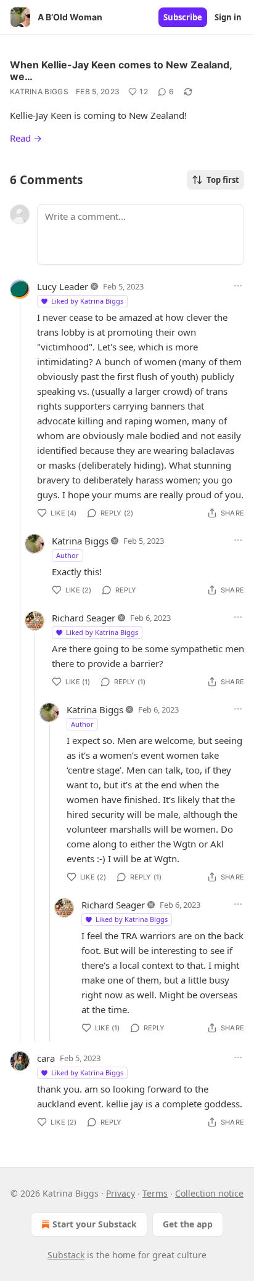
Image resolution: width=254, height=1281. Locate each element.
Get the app (188, 1224)
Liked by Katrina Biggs (87, 300)
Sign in (228, 17)
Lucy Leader (62, 286)
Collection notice (209, 1193)
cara (46, 1058)
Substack (65, 1255)
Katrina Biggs (39, 91)
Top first (223, 179)
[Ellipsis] (238, 286)
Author (67, 555)
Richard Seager (83, 618)
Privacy (120, 1193)
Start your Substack (94, 1224)
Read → (26, 138)
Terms (155, 1193)
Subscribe (182, 17)
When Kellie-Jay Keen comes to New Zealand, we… (121, 71)
